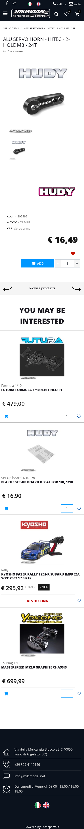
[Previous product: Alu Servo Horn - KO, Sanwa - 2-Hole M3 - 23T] (7, 288)
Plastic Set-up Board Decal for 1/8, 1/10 (37, 482)
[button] (42, 99)
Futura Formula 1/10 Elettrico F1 (31, 390)
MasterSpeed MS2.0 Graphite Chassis (34, 667)
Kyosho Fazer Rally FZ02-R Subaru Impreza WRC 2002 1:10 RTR (40, 576)
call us (61, 4)
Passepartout (50, 827)
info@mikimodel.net (29, 776)
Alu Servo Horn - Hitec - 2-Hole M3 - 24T (49, 28)
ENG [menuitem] (39, 4)
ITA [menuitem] (31, 4)
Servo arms (11, 28)
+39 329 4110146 (27, 764)
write (77, 4)
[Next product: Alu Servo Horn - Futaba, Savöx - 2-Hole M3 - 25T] (76, 288)
